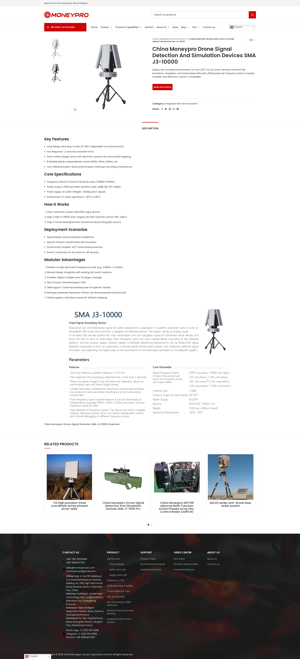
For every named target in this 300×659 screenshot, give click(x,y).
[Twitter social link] (166, 109)
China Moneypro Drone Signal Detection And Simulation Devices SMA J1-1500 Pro (123, 506)
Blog (183, 27)
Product (105, 27)
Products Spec (148, 558)
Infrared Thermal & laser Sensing (120, 612)
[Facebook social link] (162, 109)
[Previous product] (248, 40)
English (238, 27)
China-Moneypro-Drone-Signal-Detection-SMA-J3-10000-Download (81, 424)
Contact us (209, 27)
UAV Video (179, 558)
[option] (55, 49)
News (175, 27)
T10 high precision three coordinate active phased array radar (69, 506)
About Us (161, 27)
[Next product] (254, 40)
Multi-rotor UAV (117, 569)
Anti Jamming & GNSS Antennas (119, 604)
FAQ (194, 27)
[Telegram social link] (178, 109)
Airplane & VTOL (115, 580)
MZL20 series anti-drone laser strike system (230, 504)
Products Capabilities (127, 27)
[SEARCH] (252, 14)
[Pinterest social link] (170, 109)
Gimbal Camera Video (186, 564)
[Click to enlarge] (75, 109)
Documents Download (152, 564)
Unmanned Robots (184, 569)
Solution (149, 27)
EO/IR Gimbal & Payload (120, 585)
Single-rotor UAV (118, 575)
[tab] (150, 127)
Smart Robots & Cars (118, 591)
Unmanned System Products (174, 39)
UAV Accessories (116, 596)
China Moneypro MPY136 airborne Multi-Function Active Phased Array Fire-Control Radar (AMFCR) (177, 507)
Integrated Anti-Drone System (181, 103)
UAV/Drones (113, 558)
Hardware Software (150, 569)
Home (94, 27)
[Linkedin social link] (174, 109)
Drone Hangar (116, 564)
